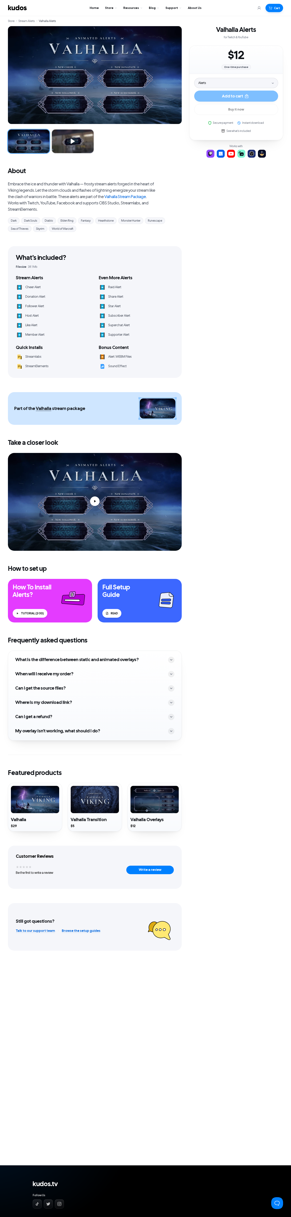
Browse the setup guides (81, 931)
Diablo (49, 220)
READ (114, 613)
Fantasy (86, 220)
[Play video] (95, 502)
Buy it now (236, 109)
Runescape (155, 220)
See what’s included (238, 130)
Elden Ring (67, 220)
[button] (274, 8)
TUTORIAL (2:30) (32, 613)
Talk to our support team (35, 931)
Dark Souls (30, 220)
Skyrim (40, 228)
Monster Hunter (130, 220)
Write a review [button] (150, 870)
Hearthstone (106, 220)
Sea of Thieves (20, 228)
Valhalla (43, 408)
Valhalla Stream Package (125, 196)
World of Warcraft (62, 228)
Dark (14, 220)
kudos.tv (45, 1184)
